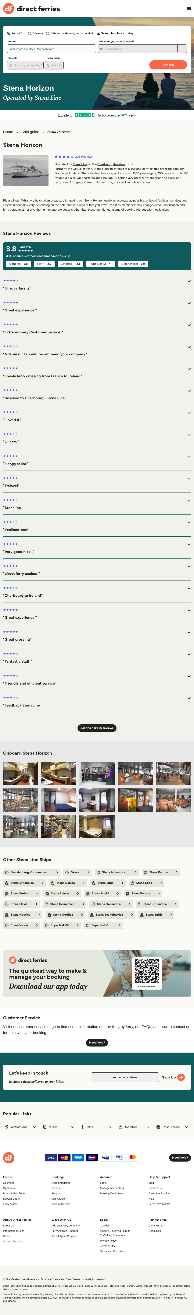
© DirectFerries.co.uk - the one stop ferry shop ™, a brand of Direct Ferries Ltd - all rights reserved (54, 1279)
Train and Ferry (61, 1203)
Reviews (84, 156)
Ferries (56, 1188)
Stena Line (80, 164)
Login (103, 1182)
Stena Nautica (20, 914)
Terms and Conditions (113, 1251)
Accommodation (61, 1182)
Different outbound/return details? (71, 33)
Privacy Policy (108, 1240)
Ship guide (30, 132)
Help (151, 1198)
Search (168, 65)
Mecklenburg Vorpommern (29, 872)
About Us (8, 1225)
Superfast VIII (101, 925)
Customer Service (159, 1193)
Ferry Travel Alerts (159, 1203)
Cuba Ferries (156, 1225)
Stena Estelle (60, 893)
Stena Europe (140, 893)
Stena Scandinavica (109, 914)
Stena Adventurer (114, 872)
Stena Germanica (62, 904)
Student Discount (13, 1241)
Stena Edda (144, 883)
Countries (8, 1182)
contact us (17, 1289)
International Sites (13, 1230)
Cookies (105, 1225)
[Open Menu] (188, 8)
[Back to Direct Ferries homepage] (31, 8)
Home (8, 132)
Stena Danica (65, 883)
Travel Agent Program (64, 1236)
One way (37, 33)
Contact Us (155, 1188)
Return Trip (18, 33)
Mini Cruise (58, 1198)
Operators (9, 1188)
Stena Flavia (19, 904)
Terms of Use (108, 1245)
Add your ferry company (66, 1225)
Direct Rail (155, 1230)
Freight (56, 1193)
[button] (97, 284)
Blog (151, 1182)
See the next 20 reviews (97, 728)
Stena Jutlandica (155, 904)
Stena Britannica (22, 883)
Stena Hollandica (109, 904)
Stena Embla (19, 893)
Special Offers (11, 1198)
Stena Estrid (100, 893)
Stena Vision (19, 925)
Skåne (75, 872)
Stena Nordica (63, 914)
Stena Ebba (105, 883)
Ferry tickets (10, 1203)
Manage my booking (112, 1188)
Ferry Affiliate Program (65, 1230)
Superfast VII (60, 925)
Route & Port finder (14, 1193)
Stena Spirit (154, 914)
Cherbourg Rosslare (111, 164)
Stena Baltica (158, 872)
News (6, 1236)
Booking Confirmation (112, 1193)
